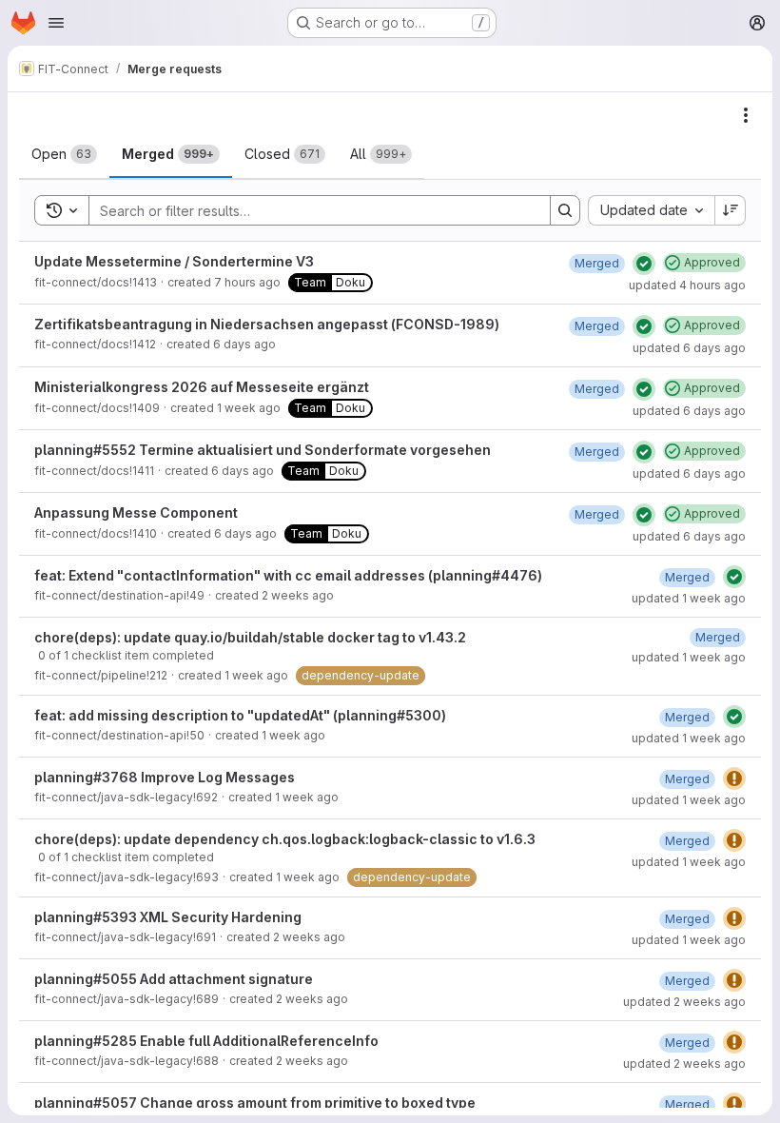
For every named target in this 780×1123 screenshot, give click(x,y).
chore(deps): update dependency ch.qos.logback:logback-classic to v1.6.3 (285, 839)
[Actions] (746, 115)
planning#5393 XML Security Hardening (168, 917)
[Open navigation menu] (56, 23)
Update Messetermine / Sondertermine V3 (174, 261)
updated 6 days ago (689, 348)
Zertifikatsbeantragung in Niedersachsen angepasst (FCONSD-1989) (266, 324)
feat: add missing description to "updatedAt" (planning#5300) (240, 715)
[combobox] (651, 210)
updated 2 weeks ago (684, 1002)
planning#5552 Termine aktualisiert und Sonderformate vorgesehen (262, 450)
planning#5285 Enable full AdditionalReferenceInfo (206, 1041)
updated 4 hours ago (687, 285)
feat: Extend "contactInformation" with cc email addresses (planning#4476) (288, 575)
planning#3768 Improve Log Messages (164, 777)
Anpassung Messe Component (136, 512)
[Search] (565, 210)
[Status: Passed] (644, 263)
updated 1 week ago (689, 598)
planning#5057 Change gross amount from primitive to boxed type (255, 1102)
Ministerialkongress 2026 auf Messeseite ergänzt (201, 387)
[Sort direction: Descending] (730, 210)
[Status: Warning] (734, 778)
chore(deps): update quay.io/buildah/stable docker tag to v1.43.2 (250, 637)
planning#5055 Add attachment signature (173, 979)
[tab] (64, 154)
